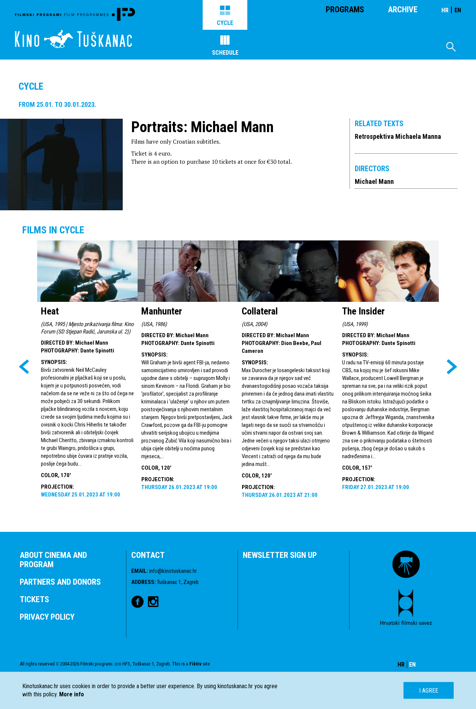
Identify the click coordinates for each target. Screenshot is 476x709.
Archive (403, 9)
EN (457, 10)
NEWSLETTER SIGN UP (280, 555)
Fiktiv (195, 664)
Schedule (225, 52)
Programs (345, 9)
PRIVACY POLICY (47, 617)
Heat (50, 311)
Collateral (260, 311)
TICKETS (34, 599)
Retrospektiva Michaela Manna (398, 136)
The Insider (363, 311)
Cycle (225, 22)
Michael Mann (374, 181)
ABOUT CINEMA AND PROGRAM (53, 559)
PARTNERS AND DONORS (60, 582)
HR (444, 10)
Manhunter (161, 311)
